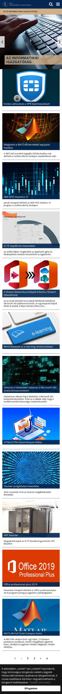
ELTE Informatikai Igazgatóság (21, 11)
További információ (39, 682)
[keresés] (51, 4)
